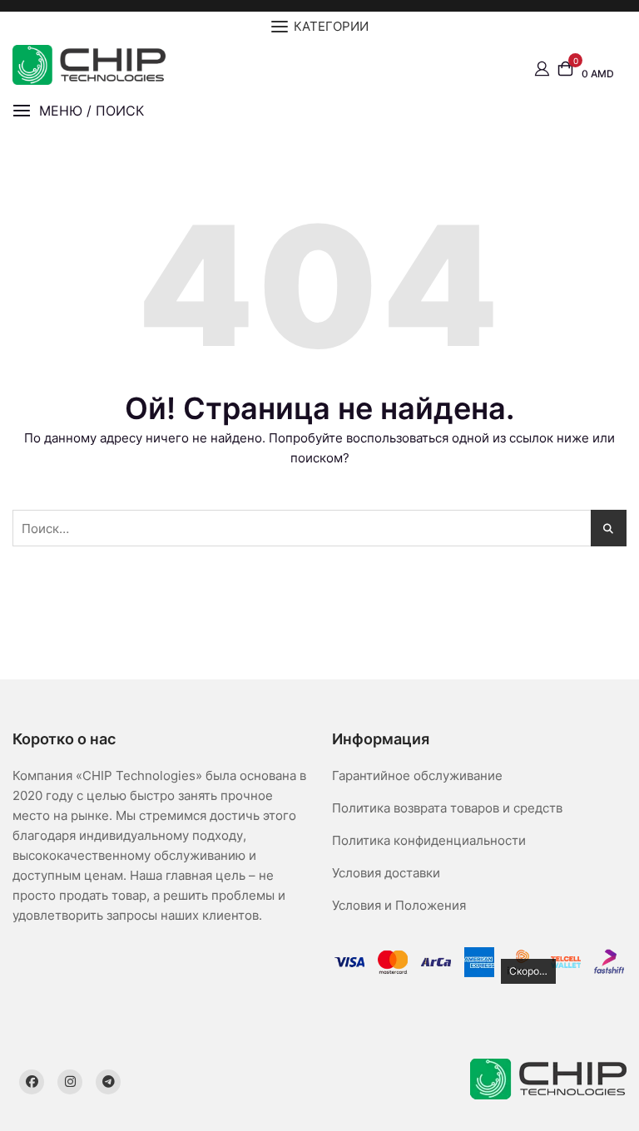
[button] (78, 111)
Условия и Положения (399, 905)
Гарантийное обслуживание (417, 775)
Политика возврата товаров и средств (447, 808)
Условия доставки (386, 873)
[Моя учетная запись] (542, 67)
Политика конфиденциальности (429, 840)
